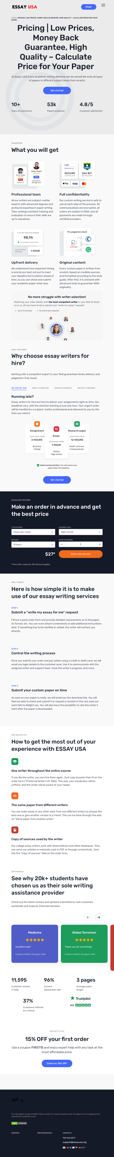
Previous (88, 917)
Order (89, 7)
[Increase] (99, 544)
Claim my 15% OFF (57, 1063)
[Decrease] (61, 544)
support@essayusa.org (75, 1142)
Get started (57, 90)
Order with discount (81, 554)
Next (99, 917)
